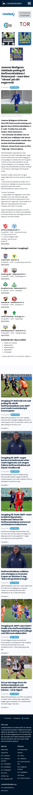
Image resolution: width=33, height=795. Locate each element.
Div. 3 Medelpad (22, 772)
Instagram (17, 718)
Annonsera (4, 791)
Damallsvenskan (23, 750)
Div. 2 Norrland (5, 756)
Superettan (4, 753)
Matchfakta (5, 265)
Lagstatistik (8, 350)
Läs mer (4, 428)
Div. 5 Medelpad (6, 767)
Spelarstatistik (9, 347)
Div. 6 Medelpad (6, 770)
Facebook (8, 718)
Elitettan (20, 753)
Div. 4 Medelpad (6, 764)
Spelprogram (8, 345)
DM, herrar (4, 773)
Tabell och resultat (10, 343)
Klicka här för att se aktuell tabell (16, 356)
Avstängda (7, 352)
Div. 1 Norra (14, 87)
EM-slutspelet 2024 (7, 779)
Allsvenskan (4, 750)
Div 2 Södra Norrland (24, 778)
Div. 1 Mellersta (22, 759)
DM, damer (21, 775)
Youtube (26, 718)
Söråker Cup (5, 776)
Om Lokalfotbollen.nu (7, 788)
